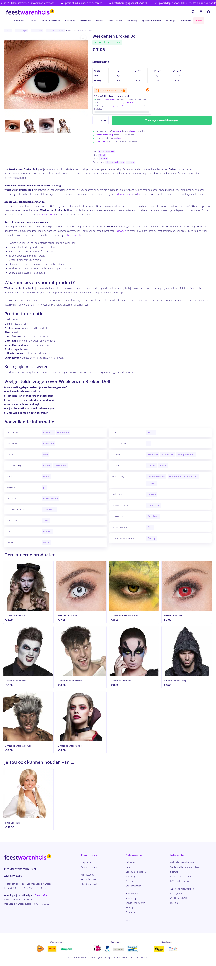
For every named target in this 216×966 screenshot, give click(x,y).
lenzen (140, 194)
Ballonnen (130, 862)
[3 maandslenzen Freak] (28, 651)
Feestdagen (22, 30)
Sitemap (174, 871)
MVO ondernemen (179, 881)
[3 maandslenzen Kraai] (134, 651)
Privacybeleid (176, 893)
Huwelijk (130, 907)
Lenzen (130, 162)
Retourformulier (89, 879)
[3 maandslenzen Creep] (187, 651)
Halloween (37, 30)
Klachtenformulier (90, 884)
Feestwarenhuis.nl (45, 214)
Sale (128, 919)
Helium (129, 867)
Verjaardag (131, 898)
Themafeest (131, 912)
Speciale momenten (135, 902)
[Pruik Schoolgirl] (28, 793)
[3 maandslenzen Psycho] (81, 651)
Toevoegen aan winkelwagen (161, 120)
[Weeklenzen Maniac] (81, 586)
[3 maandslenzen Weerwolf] (28, 716)
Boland (103, 158)
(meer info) (41, 895)
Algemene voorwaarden (182, 888)
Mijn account (87, 874)
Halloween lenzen (55, 30)
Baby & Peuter (133, 893)
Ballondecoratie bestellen (182, 862)
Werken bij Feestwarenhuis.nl (184, 867)
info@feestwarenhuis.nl (20, 869)
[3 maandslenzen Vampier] (81, 716)
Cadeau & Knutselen (136, 871)
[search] (193, 11)
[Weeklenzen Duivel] (187, 586)
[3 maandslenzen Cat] (28, 586)
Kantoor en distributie (181, 876)
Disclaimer (175, 902)
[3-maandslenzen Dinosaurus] (134, 586)
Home (8, 30)
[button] (83, 37)
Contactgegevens (89, 867)
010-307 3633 (13, 876)
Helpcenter (86, 862)
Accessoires (131, 881)
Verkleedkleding (133, 885)
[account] (201, 11)
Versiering (130, 876)
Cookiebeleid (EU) (178, 898)
